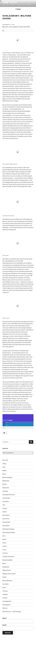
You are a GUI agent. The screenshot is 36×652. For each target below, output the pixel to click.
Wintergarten (7, 605)
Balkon (5, 470)
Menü (19, 9)
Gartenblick (6, 515)
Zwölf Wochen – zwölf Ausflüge (12, 611)
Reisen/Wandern (7, 580)
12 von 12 (5, 460)
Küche (4, 539)
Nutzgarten (6, 567)
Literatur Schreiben (8, 556)
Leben (4, 549)
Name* (5, 618)
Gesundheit (6, 525)
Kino (4, 536)
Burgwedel (6, 487)
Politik (4, 577)
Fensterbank (6, 498)
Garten (5, 512)
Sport (4, 587)
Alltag (4, 463)
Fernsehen (6, 501)
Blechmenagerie (7, 477)
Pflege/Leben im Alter (9, 574)
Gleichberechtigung (8, 529)
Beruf (4, 474)
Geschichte (6, 518)
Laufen (5, 546)
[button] (7, 420)
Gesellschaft (6, 522)
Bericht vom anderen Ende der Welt (16, 27)
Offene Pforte (7, 570)
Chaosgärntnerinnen (9, 494)
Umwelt (5, 598)
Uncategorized (7, 601)
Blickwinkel (6, 481)
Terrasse (5, 591)
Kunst (4, 543)
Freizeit (5, 508)
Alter (4, 467)
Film (4, 505)
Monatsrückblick (7, 560)
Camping (5, 491)
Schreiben (6, 584)
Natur (4, 563)
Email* (5, 625)
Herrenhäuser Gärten (9, 532)
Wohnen (5, 608)
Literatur (5, 553)
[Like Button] (4, 433)
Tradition (5, 594)
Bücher (5, 484)
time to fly (10, 2)
